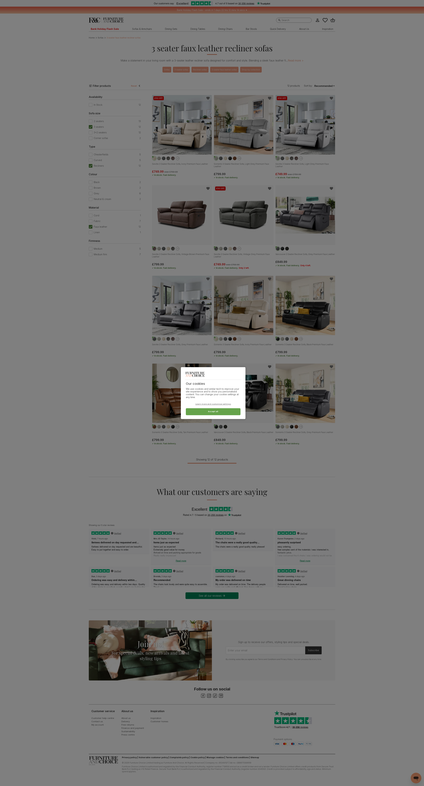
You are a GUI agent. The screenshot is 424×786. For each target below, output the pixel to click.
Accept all (213, 411)
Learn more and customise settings (213, 404)
